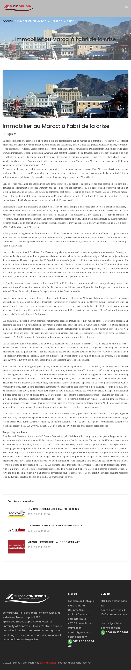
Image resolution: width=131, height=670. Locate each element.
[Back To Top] (121, 660)
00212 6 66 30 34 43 (81, 644)
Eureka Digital (48, 662)
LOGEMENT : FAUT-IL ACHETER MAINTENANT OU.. (56, 525)
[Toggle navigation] (126, 8)
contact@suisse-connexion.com (79, 634)
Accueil (8, 21)
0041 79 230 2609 (116, 632)
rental (10, 114)
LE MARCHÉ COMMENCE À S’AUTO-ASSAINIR (53, 509)
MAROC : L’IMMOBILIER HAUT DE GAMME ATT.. (54, 542)
